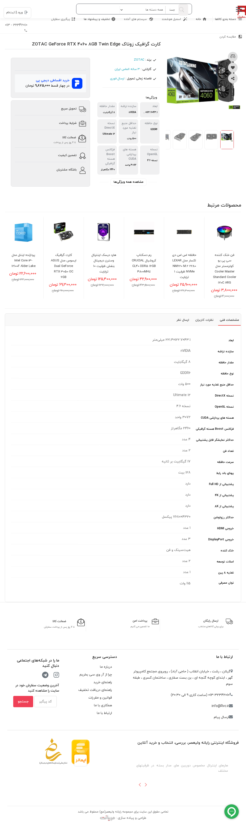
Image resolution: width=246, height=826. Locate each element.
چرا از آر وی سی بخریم (96, 674)
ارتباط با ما (224, 657)
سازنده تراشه (226, 351)
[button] (139, 784)
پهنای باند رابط (225, 473)
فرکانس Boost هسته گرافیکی (215, 429)
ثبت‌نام (10, 12)
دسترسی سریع (104, 657)
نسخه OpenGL (224, 407)
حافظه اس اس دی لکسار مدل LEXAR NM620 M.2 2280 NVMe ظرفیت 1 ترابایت (186, 266)
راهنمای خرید (102, 682)
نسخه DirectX (224, 396)
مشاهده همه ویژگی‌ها (128, 182)
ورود (20, 12)
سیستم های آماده (136, 19)
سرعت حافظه (225, 462)
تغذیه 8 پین (226, 573)
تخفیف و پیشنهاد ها (97, 19)
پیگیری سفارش (60, 19)
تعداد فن (228, 451)
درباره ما (106, 667)
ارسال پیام (221, 717)
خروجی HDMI (225, 528)
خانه (198, 19)
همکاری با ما (103, 705)
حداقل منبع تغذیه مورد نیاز (217, 385)
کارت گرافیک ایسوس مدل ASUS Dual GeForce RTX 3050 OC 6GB (65, 266)
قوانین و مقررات (100, 697)
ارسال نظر (183, 320)
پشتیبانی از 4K (224, 495)
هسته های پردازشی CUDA (217, 418)
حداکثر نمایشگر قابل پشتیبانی (215, 440)
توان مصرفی (226, 583)
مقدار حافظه (226, 363)
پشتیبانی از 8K (224, 506)
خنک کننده (227, 551)
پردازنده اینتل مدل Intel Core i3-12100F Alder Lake (25, 260)
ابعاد (231, 340)
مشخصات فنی (229, 320)
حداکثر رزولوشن (224, 517)
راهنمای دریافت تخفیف (95, 690)
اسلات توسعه (225, 562)
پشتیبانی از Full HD (221, 484)
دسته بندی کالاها (226, 19)
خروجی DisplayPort (221, 540)
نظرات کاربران (204, 320)
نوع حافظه (227, 374)
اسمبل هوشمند (172, 19)
